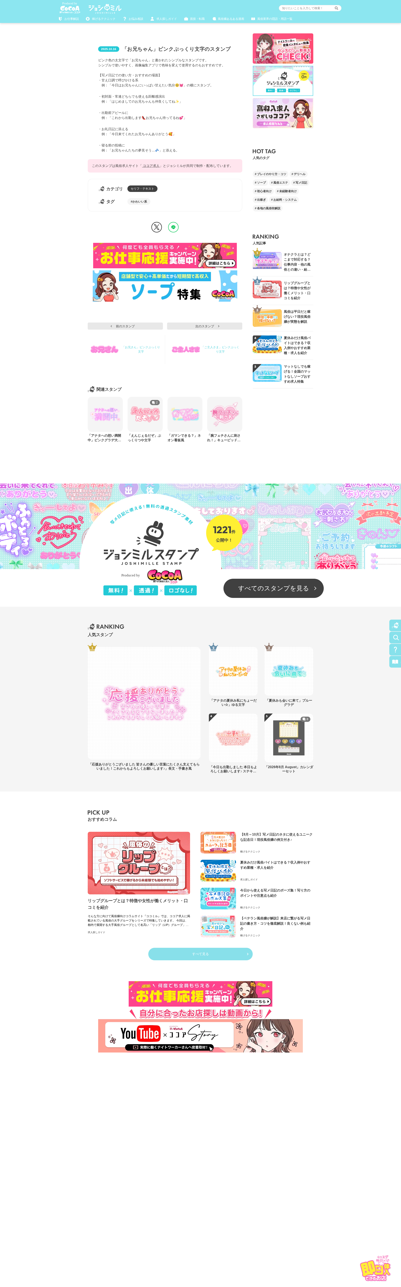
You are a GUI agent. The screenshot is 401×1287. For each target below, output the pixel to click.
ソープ (261, 182)
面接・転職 (197, 18)
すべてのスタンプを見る (273, 588)
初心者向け (264, 191)
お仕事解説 (71, 18)
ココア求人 (151, 166)
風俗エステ (280, 182)
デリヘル (300, 174)
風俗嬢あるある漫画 (231, 18)
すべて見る (200, 954)
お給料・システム (285, 199)
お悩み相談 (136, 18)
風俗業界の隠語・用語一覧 (274, 18)
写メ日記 (301, 182)
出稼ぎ (261, 199)
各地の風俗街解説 (268, 208)
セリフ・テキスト (142, 188)
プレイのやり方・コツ (271, 174)
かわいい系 (139, 201)
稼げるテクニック (103, 18)
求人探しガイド (166, 18)
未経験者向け (288, 191)
